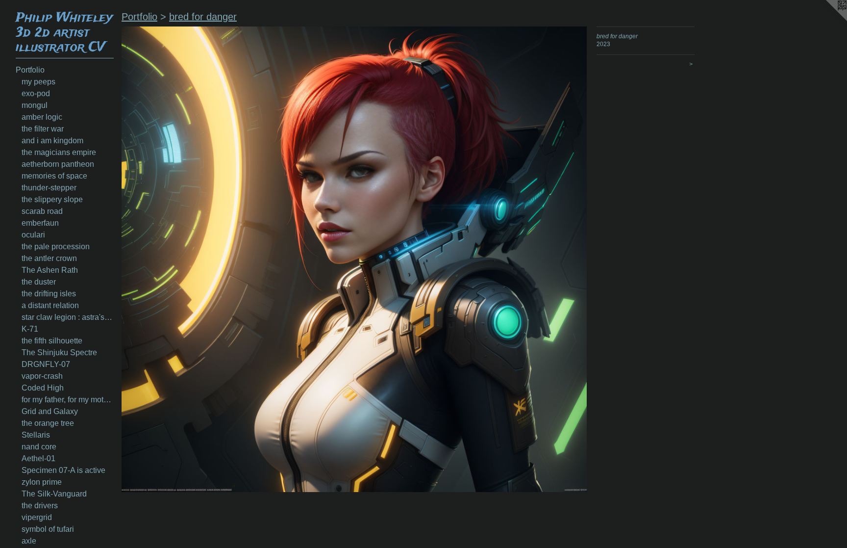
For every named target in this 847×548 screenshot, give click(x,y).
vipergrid (37, 517)
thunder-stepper (49, 187)
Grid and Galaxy (50, 411)
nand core (39, 447)
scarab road (42, 211)
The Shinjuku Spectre (59, 352)
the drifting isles (49, 293)
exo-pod (36, 93)
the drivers (40, 505)
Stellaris (36, 435)
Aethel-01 (38, 458)
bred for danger (203, 16)
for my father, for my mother (68, 399)
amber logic (42, 117)
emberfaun (40, 223)
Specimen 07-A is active (63, 470)
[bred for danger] (354, 259)
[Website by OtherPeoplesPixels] (827, 19)
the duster (39, 282)
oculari (33, 235)
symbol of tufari (48, 529)
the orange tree (48, 423)
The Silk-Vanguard (54, 494)
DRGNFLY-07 (46, 364)
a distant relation (50, 305)
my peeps (38, 82)
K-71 (30, 329)
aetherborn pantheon (58, 164)
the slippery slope (52, 199)
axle (29, 541)
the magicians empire (59, 152)
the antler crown (49, 258)
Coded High (43, 388)
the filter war (43, 129)
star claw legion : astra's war (68, 317)
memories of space (54, 176)
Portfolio (30, 70)
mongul (35, 105)
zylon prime (42, 482)
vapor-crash (42, 376)
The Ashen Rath (50, 270)
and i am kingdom (52, 140)
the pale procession (56, 246)
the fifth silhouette (52, 341)
